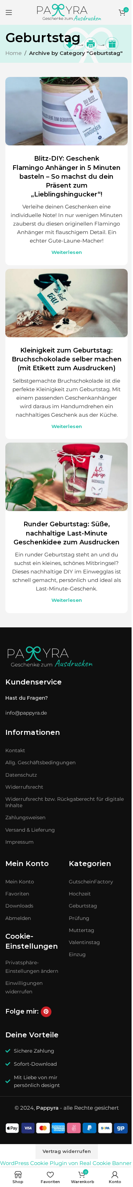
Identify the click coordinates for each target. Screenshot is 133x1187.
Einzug (77, 954)
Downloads (19, 906)
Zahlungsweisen (25, 817)
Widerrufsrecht (24, 787)
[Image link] (49, 656)
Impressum (19, 842)
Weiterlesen (66, 252)
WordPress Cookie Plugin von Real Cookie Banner (66, 1163)
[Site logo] (66, 12)
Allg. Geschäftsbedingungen (40, 762)
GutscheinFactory (91, 881)
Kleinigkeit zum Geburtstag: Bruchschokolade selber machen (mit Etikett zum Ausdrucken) (67, 359)
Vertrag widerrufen (67, 1151)
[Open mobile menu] (9, 12)
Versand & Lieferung (30, 830)
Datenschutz (21, 775)
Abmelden (18, 918)
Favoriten (17, 894)
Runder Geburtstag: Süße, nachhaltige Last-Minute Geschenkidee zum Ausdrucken (66, 533)
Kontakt (15, 750)
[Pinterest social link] (46, 1011)
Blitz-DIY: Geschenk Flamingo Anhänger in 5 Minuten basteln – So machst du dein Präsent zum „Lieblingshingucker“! (66, 176)
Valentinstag (84, 942)
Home (13, 53)
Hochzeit (80, 894)
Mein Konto (19, 881)
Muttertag (81, 930)
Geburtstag (83, 906)
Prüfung (79, 918)
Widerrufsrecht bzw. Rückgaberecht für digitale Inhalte (64, 802)
